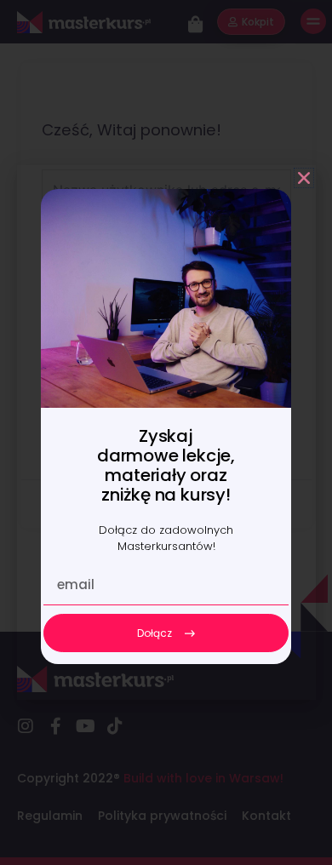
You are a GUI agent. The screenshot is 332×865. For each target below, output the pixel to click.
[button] (303, 177)
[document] (166, 432)
